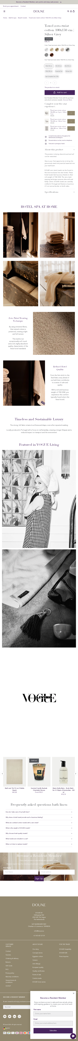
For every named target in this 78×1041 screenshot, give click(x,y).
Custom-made (37, 978)
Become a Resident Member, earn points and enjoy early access (37, 2)
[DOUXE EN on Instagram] (19, 1016)
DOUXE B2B (63, 953)
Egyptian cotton (37, 956)
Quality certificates (38, 971)
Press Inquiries (63, 956)
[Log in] (71, 11)
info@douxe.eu (39, 931)
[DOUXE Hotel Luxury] (39, 11)
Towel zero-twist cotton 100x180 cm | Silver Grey (58, 127)
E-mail (42, 868)
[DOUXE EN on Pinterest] (9, 1016)
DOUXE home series (39, 982)
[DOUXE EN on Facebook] (4, 1016)
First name (37, 1009)
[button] (4, 11)
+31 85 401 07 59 (39, 935)
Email (35, 1019)
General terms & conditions (11, 981)
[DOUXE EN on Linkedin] (14, 1016)
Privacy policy (10, 973)
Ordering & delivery (12, 958)
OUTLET (8, 986)
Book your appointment (10, 6)
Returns (8, 962)
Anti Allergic (36, 964)
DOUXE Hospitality (65, 949)
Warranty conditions (12, 976)
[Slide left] (76, 774)
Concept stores (37, 953)
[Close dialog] (73, 993)
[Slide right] (2, 774)
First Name (7, 868)
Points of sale (36, 974)
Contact (23, 6)
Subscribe (53, 1031)
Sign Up (39, 879)
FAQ (7, 969)
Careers (34, 960)
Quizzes (8, 955)
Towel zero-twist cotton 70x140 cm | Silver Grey (58, 120)
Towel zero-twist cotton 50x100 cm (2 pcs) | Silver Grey (58, 112)
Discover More (67, 100)
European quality (37, 967)
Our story (35, 949)
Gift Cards (9, 966)
